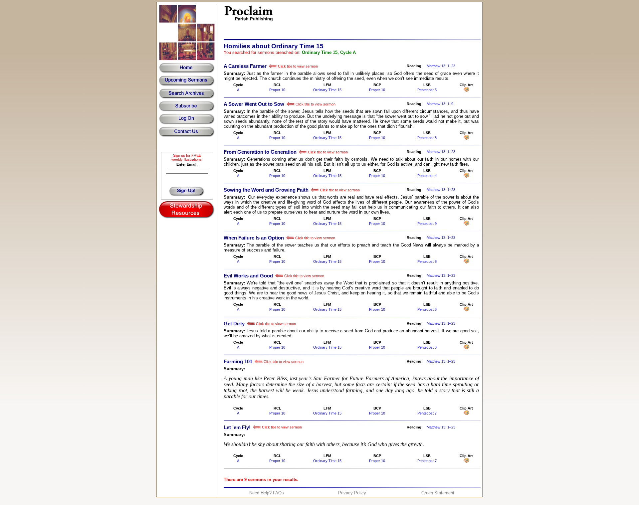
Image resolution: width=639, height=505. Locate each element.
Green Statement (437, 492)
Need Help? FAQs (266, 492)
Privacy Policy (352, 492)
